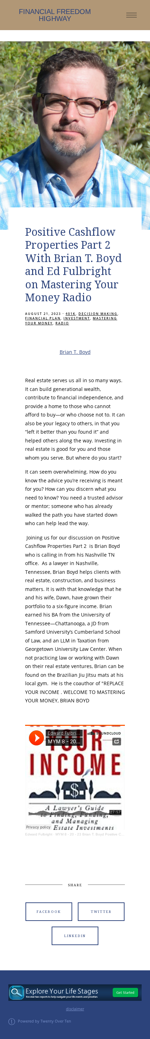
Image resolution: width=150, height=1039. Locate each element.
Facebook (49, 912)
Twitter (101, 912)
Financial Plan (43, 318)
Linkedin (75, 936)
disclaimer (75, 1008)
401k (71, 313)
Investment (76, 318)
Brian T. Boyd (75, 352)
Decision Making (98, 313)
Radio (62, 323)
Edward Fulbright (38, 834)
